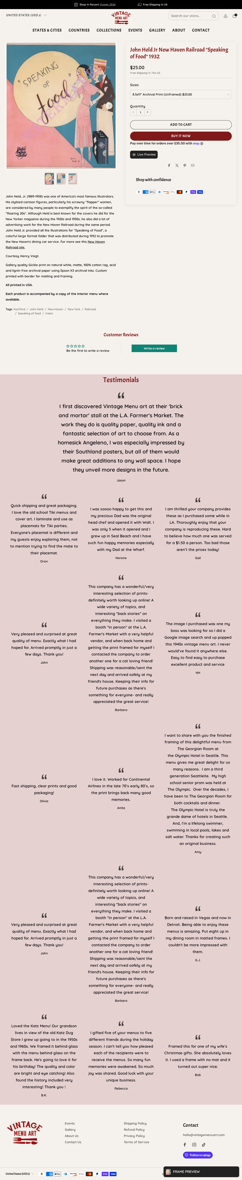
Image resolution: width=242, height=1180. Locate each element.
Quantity (137, 106)
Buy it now (181, 136)
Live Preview (146, 154)
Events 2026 (108, 4)
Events (135, 30)
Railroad (90, 309)
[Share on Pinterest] (184, 165)
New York (74, 309)
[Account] (225, 16)
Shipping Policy (135, 1123)
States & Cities (47, 30)
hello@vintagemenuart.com (204, 1135)
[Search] (214, 16)
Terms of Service (136, 1142)
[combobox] (194, 15)
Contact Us (73, 1142)
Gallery (157, 30)
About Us (71, 1136)
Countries (79, 30)
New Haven (55, 309)
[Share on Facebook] (169, 165)
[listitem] (95, 4)
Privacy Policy (134, 1136)
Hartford (19, 309)
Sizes (134, 85)
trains (49, 313)
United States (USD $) (23, 15)
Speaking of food (29, 313)
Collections (109, 30)
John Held (36, 309)
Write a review (154, 348)
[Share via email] (192, 165)
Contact (201, 30)
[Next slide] (109, 106)
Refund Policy (134, 1129)
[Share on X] (177, 165)
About (178, 30)
